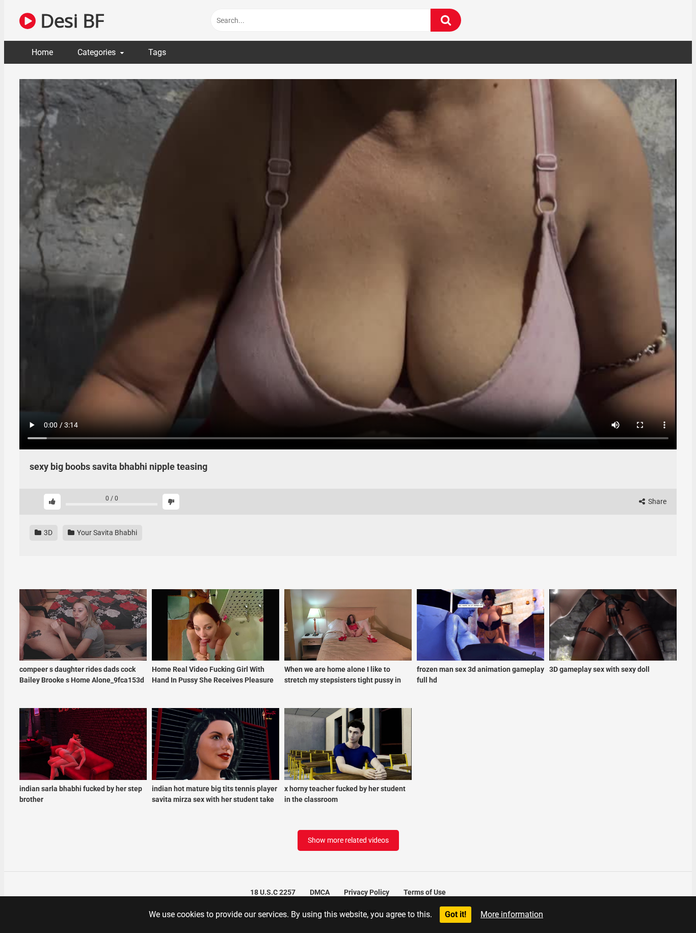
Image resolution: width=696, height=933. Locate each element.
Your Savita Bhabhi (106, 532)
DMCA (320, 892)
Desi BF (70, 20)
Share (656, 501)
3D (47, 532)
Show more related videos (348, 840)
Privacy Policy (366, 892)
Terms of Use (425, 892)
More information (511, 914)
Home (42, 52)
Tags (157, 52)
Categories (96, 52)
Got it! (455, 914)
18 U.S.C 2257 (273, 892)
